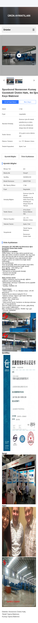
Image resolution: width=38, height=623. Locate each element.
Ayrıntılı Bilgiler (10, 156)
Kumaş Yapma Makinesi (10, 616)
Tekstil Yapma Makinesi (10, 614)
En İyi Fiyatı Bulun (10, 102)
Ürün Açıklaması (27, 156)
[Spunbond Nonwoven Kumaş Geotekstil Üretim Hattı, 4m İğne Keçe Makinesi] (19, 55)
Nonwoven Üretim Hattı (17, 612)
